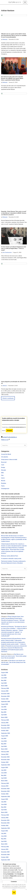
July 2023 (3, 770)
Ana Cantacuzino (7, 252)
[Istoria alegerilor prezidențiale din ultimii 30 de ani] (14, 321)
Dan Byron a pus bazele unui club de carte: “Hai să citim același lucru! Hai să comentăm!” (13, 656)
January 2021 (4, 849)
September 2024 (5, 733)
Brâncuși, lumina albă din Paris (9, 556)
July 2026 (3, 675)
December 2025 (5, 693)
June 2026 (4, 677)
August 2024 (4, 735)
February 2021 (5, 846)
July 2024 (3, 738)
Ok (14, 892)
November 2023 (5, 759)
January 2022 (4, 817)
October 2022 (4, 794)
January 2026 (4, 691)
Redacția (5, 39)
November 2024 (5, 728)
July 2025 (3, 706)
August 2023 (4, 767)
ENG (2, 472)
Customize (14, 881)
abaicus (5, 385)
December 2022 (5, 788)
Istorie (3, 478)
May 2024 (3, 743)
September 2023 (5, 764)
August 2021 (4, 830)
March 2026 (4, 685)
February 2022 (5, 815)
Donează (9, 430)
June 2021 (4, 836)
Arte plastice (4, 457)
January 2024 (4, 754)
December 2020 (5, 852)
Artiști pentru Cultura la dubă (9, 459)
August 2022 (4, 799)
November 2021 (5, 823)
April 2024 (4, 746)
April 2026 (4, 683)
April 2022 (4, 809)
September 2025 (5, 701)
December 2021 (5, 820)
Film (2, 475)
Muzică (3, 480)
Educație (3, 470)
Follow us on (4, 439)
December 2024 (5, 725)
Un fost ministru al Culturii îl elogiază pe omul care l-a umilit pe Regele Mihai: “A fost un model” (13, 248)
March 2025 (4, 717)
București (3, 462)
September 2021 (5, 828)
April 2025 (4, 714)
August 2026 (4, 672)
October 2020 (4, 857)
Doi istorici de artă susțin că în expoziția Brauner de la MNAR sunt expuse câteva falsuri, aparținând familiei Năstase (12, 78)
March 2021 (4, 844)
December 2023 (5, 757)
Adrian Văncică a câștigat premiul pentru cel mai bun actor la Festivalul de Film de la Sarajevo (13, 498)
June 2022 (4, 804)
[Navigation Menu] (25, 2)
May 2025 (3, 712)
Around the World (6, 454)
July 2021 (3, 833)
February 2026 (5, 688)
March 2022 (4, 812)
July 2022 (3, 801)
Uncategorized (5, 488)
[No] (26, 889)
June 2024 (4, 741)
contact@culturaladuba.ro (10, 437)
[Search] (25, 445)
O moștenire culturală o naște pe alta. (11, 558)
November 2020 (5, 854)
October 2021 (4, 825)
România (3, 483)
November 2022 (5, 791)
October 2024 (4, 730)
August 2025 (4, 704)
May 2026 (3, 680)
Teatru (3, 486)
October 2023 (4, 762)
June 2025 (4, 709)
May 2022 (3, 807)
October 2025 (4, 699)
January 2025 (4, 722)
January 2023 (4, 786)
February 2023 (5, 783)
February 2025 (5, 720)
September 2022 (5, 796)
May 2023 (3, 775)
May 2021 (3, 838)
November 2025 (5, 696)
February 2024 (5, 751)
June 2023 (4, 772)
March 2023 (4, 780)
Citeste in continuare (7, 398)
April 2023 (4, 778)
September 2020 (5, 859)
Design (3, 467)
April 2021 (4, 841)
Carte (2, 464)
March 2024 (4, 749)
